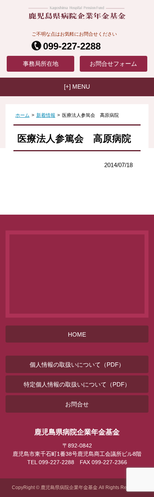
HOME (77, 334)
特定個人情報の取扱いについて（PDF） (77, 384)
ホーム (22, 115)
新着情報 (45, 115)
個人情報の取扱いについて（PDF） (77, 364)
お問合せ (77, 404)
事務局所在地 (40, 63)
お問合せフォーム (113, 63)
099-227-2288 (72, 46)
